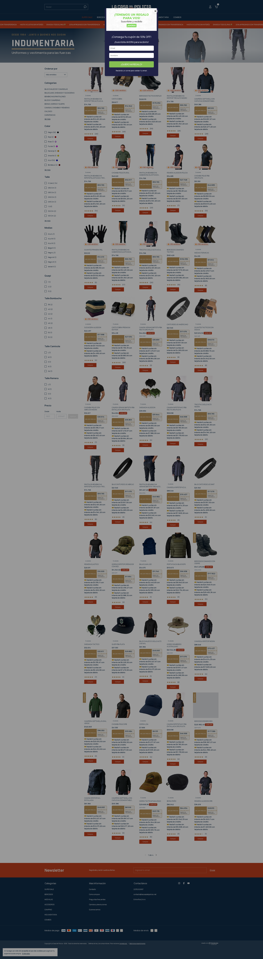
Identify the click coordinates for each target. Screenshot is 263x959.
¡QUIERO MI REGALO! (131, 64)
